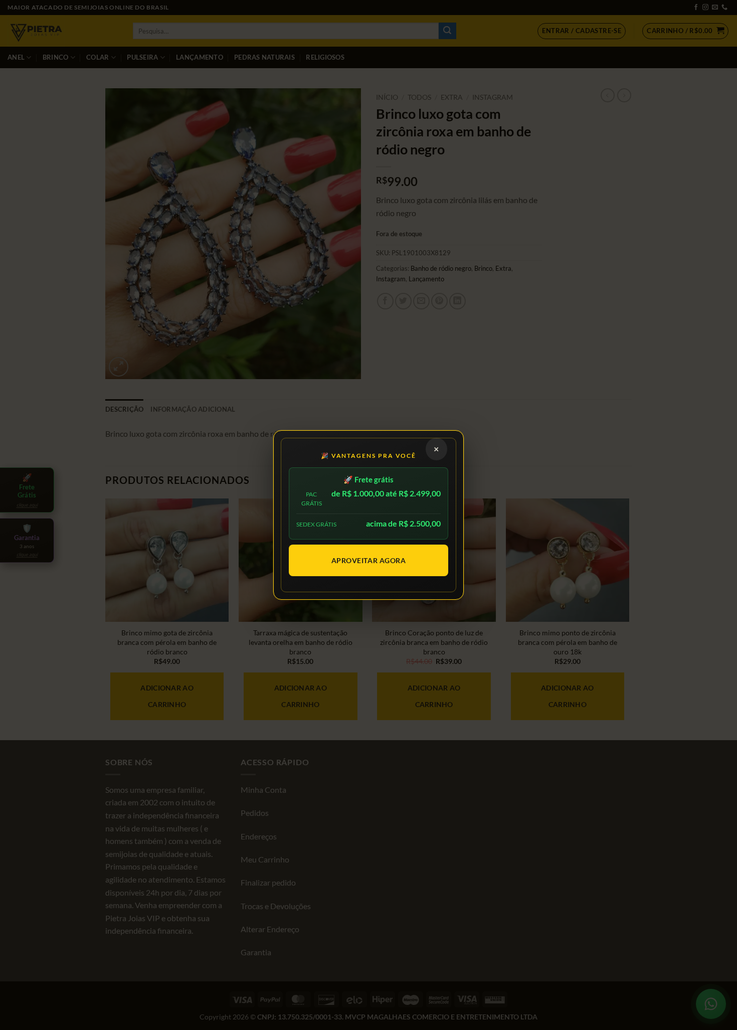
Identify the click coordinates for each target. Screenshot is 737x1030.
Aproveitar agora (368, 560)
